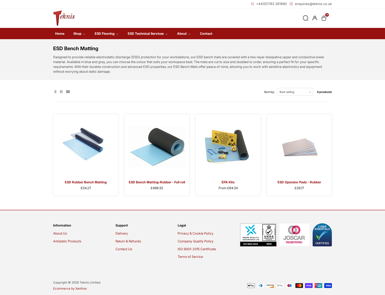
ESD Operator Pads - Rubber (299, 182)
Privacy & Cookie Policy (195, 233)
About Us (60, 233)
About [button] (182, 34)
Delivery (122, 233)
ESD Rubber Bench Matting (86, 182)
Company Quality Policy (196, 241)
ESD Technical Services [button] (146, 34)
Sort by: (269, 92)
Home (59, 34)
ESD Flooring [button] (105, 34)
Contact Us (124, 249)
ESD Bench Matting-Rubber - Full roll (157, 182)
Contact (206, 34)
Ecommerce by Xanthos (70, 288)
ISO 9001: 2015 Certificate (197, 249)
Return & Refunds (128, 241)
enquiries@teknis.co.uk (313, 4)
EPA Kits (228, 182)
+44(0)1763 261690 (271, 4)
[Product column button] (55, 92)
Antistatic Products (67, 241)
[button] (305, 18)
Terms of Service (190, 257)
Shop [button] (77, 34)
